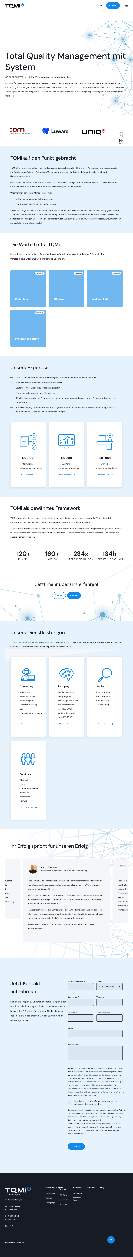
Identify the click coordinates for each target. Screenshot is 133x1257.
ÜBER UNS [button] (59, 595)
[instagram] (11, 1225)
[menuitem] (50, 1193)
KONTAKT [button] (113, 5)
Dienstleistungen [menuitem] (51, 1188)
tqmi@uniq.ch (11, 1219)
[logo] (18, 1191)
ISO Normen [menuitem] (63, 1188)
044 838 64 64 (12, 1216)
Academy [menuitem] (77, 1188)
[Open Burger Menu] (126, 5)
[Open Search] (101, 5)
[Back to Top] (111, 1240)
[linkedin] (7, 1225)
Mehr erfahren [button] (27, 475)
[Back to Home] (14, 5)
